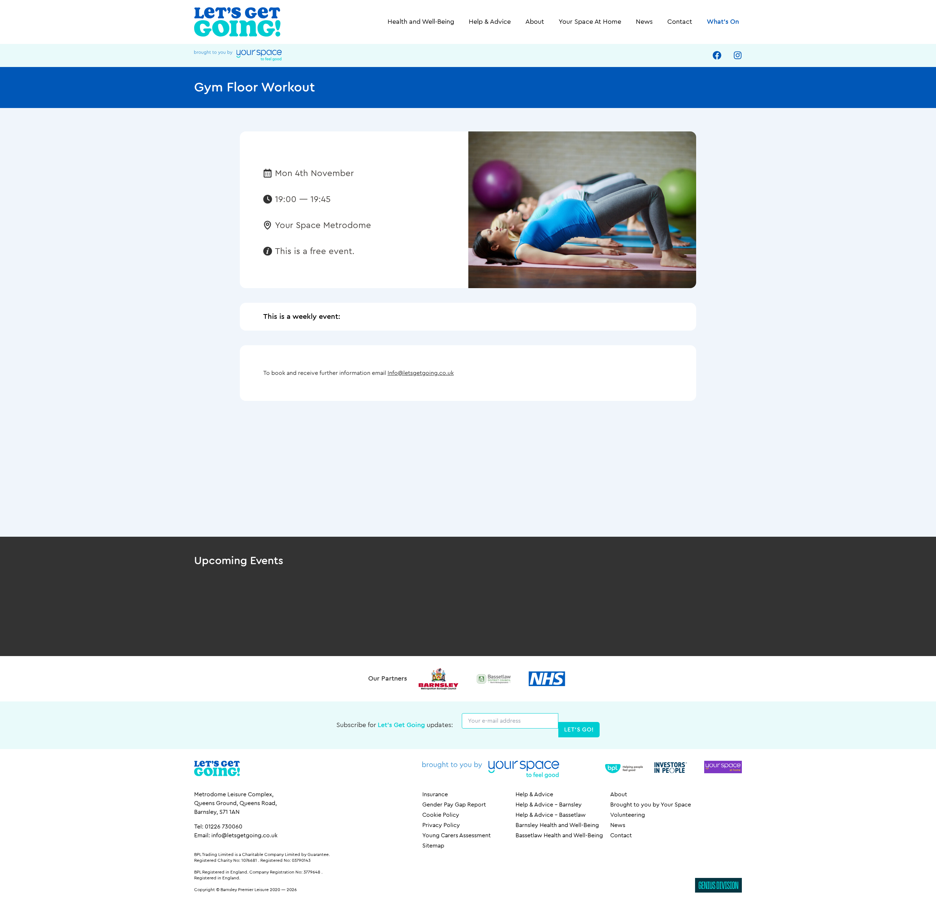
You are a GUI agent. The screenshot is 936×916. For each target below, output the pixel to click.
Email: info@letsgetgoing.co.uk (236, 835)
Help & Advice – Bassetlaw (551, 815)
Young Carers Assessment (456, 835)
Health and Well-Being (421, 22)
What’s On (723, 22)
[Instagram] (737, 55)
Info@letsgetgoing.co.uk (421, 373)
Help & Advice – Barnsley (549, 805)
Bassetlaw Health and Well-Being (559, 835)
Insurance (435, 794)
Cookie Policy (440, 815)
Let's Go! (578, 730)
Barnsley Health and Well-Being (557, 825)
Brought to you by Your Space (650, 805)
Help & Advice (490, 22)
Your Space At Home (590, 22)
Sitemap (433, 846)
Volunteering (627, 815)
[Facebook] (717, 55)
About (534, 22)
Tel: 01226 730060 (218, 827)
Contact (679, 22)
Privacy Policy (441, 825)
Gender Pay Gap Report (454, 805)
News (644, 22)
